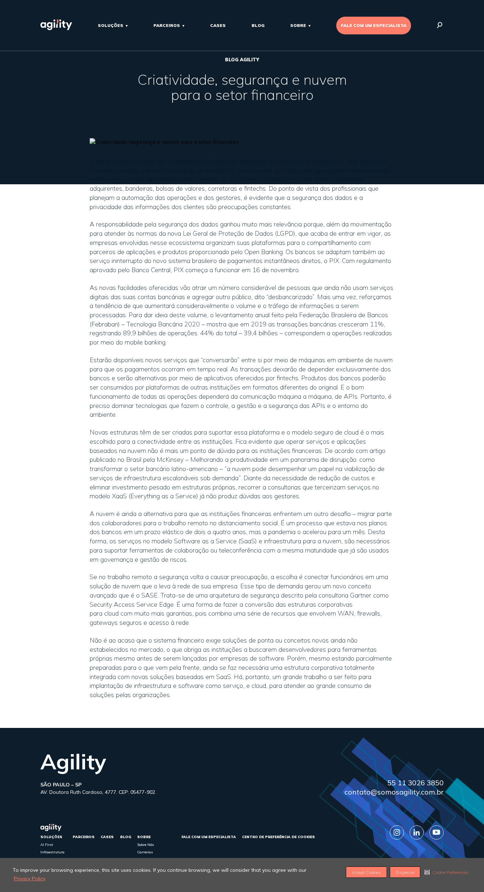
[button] (446, 872)
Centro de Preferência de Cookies (278, 837)
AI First (46, 844)
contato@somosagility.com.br (394, 791)
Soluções (110, 25)
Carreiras (145, 852)
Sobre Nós (145, 844)
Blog (258, 25)
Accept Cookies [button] (366, 872)
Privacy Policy (29, 878)
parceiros (166, 25)
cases (218, 25)
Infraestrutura (52, 852)
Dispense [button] (405, 872)
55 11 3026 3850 (415, 782)
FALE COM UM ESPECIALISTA (373, 25)
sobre (298, 25)
